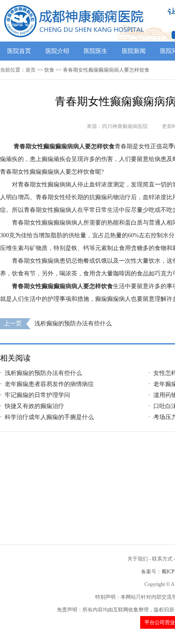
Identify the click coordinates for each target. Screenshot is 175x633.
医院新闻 (134, 51)
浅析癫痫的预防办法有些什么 (73, 323)
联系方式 (162, 559)
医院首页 (19, 51)
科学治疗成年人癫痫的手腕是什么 (49, 417)
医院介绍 (57, 51)
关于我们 (137, 559)
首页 (30, 70)
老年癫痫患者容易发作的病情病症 (49, 384)
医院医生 (95, 51)
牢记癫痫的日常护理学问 (37, 395)
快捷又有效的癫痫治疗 (34, 406)
